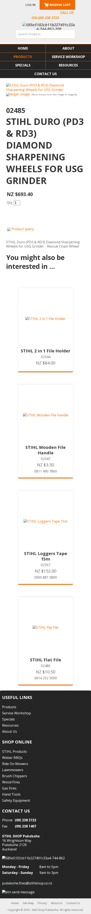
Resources (68, 65)
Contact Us (45, 74)
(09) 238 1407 (25, 826)
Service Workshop (68, 56)
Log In (30, 5)
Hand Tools (11, 794)
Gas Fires (9, 788)
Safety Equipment (16, 800)
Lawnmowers (12, 770)
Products (23, 56)
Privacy (42, 903)
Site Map (28, 903)
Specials (22, 65)
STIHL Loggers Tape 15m (45, 556)
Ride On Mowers (15, 763)
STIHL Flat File (45, 660)
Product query (22, 229)
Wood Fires (11, 782)
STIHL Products (14, 751)
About (68, 48)
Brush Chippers (14, 776)
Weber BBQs (12, 757)
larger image (20, 94)
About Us (9, 731)
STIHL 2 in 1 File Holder (45, 351)
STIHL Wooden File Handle (45, 450)
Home (23, 48)
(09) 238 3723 (25, 820)
